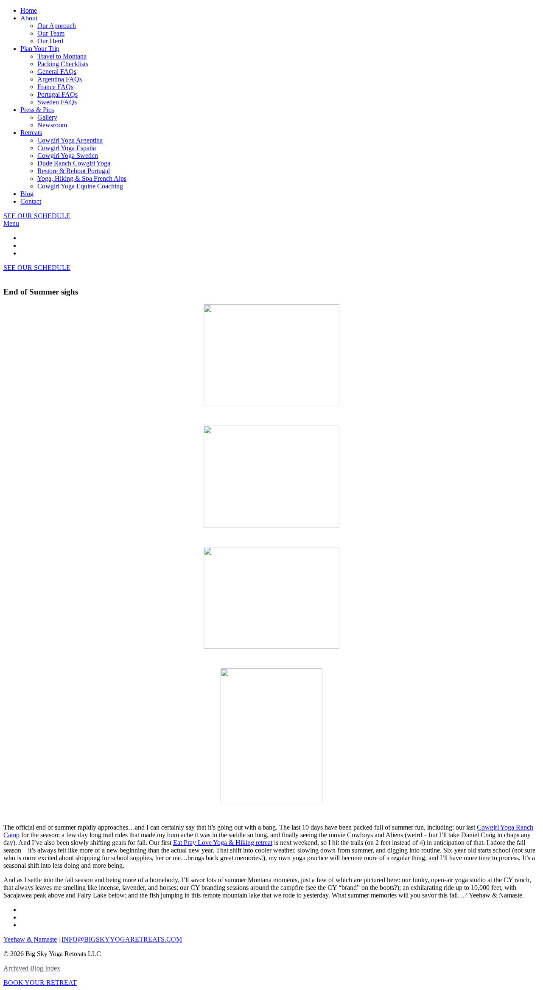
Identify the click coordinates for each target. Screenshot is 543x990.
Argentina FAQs (59, 79)
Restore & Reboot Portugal (73, 170)
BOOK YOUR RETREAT (40, 982)
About (28, 18)
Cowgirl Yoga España (66, 147)
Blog (27, 193)
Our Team (50, 33)
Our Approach (56, 25)
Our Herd (50, 41)
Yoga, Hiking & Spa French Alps (81, 178)
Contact (30, 201)
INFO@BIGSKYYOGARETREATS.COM (122, 939)
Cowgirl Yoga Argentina (70, 140)
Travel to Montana (62, 56)
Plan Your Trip (39, 48)
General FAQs (56, 71)
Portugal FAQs (57, 94)
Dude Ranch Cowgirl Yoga (73, 163)
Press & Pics (37, 109)
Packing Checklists (62, 63)
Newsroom (52, 125)
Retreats (31, 132)
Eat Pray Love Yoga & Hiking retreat (222, 842)
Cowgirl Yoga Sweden (67, 155)
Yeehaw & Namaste (30, 939)
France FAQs (55, 86)
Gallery (47, 117)
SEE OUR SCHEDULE (36, 215)
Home (28, 10)
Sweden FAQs (57, 102)
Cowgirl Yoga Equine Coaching (80, 186)
